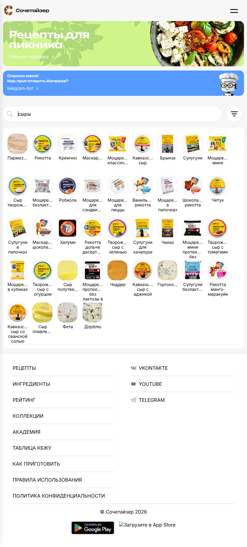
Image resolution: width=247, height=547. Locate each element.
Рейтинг (24, 400)
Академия (26, 432)
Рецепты (24, 368)
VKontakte (153, 368)
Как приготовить (36, 464)
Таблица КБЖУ (32, 448)
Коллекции (28, 416)
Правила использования (47, 480)
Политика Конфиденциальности (59, 496)
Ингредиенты (31, 384)
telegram (152, 400)
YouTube (150, 384)
